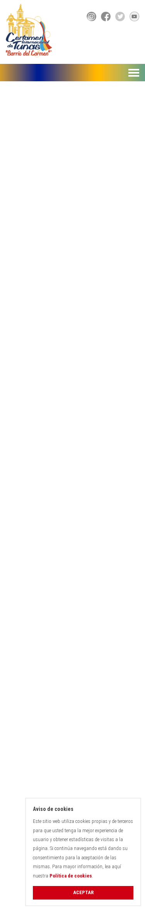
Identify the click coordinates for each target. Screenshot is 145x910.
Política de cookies (70, 876)
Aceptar (83, 892)
